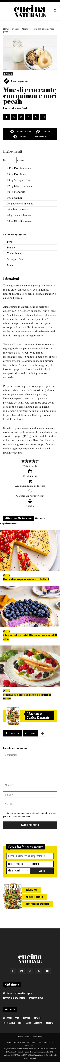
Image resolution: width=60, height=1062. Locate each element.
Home (6, 28)
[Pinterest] (30, 971)
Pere (9, 241)
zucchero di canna (23, 203)
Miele (10, 265)
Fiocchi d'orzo (22, 174)
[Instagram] (21, 971)
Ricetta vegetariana (19, 81)
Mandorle (19, 192)
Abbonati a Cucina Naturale (38, 715)
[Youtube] (47, 971)
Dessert (15, 28)
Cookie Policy (37, 1036)
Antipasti (7, 1018)
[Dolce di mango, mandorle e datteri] (30, 550)
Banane (11, 247)
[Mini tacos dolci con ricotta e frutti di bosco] (30, 666)
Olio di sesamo (22, 221)
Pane (20, 1022)
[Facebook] (13, 971)
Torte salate (9, 1022)
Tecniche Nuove (36, 998)
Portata (35, 864)
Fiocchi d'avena (23, 168)
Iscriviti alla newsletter (14, 998)
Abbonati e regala (23, 993)
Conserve (38, 1022)
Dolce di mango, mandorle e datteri (26, 579)
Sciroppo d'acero (23, 180)
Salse (28, 1022)
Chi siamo (7, 993)
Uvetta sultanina (22, 215)
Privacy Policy (23, 1036)
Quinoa (18, 197)
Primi (17, 1018)
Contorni (37, 1018)
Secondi (26, 1018)
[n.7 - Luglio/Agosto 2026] (13, 716)
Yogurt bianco (15, 253)
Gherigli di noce (23, 186)
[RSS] (39, 971)
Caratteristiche (15, 864)
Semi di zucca (20, 209)
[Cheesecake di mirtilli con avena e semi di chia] (30, 606)
